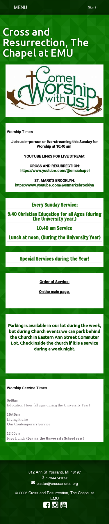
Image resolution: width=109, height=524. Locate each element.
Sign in (92, 7)
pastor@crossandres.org (56, 483)
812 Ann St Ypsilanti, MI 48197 (54, 472)
